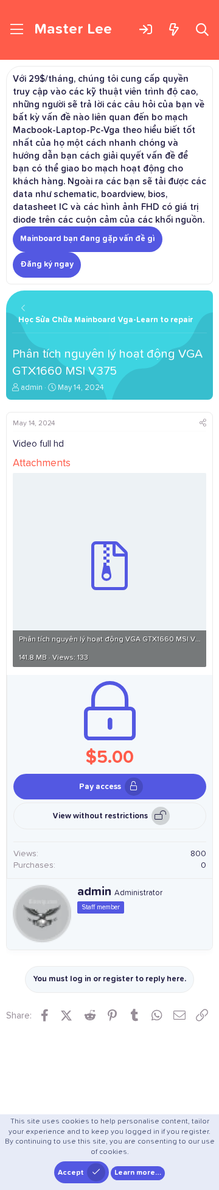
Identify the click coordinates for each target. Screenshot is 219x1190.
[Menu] (16, 30)
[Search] (202, 29)
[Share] (202, 424)
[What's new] (173, 29)
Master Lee (73, 29)
